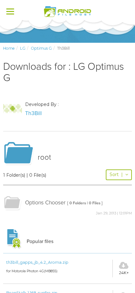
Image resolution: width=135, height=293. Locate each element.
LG (22, 48)
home (9, 48)
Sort (116, 174)
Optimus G (41, 48)
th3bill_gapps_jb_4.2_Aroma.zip (37, 262)
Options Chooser (45, 202)
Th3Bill (33, 113)
